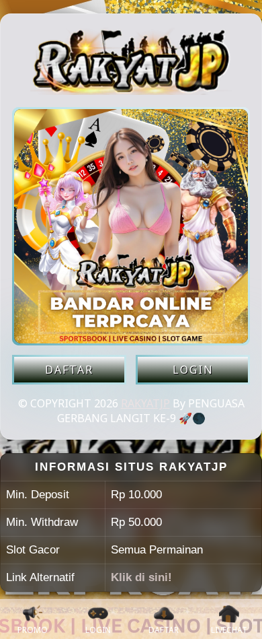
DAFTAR (69, 369)
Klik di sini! (141, 577)
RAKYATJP (145, 403)
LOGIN (193, 369)
